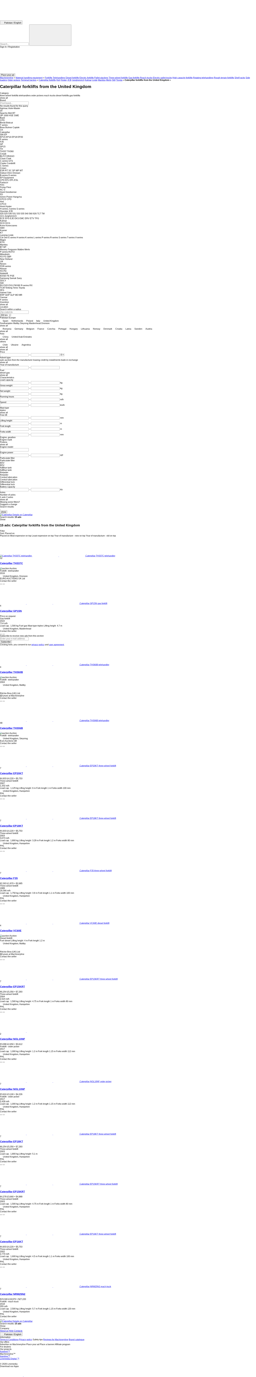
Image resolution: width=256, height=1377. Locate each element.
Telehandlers (59, 78)
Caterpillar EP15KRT (12, 986)
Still (114, 80)
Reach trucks (146, 78)
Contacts (18, 1331)
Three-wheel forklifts (118, 78)
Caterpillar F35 (9, 878)
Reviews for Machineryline (55, 1339)
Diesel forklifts (72, 78)
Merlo (108, 80)
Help (11, 1331)
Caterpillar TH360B (11, 672)
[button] (128, 60)
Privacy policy (25, 1339)
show (3, 512)
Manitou (102, 80)
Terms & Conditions (9, 1339)
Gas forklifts (133, 78)
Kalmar (88, 80)
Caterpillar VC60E (10, 930)
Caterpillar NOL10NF (12, 1039)
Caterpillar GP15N (11, 611)
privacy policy (37, 644)
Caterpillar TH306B (11, 728)
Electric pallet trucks (162, 78)
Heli (58, 80)
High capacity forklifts (182, 78)
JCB (69, 80)
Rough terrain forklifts (224, 78)
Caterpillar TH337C (11, 563)
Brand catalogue (76, 1339)
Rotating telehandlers (203, 78)
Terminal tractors (28, 80)
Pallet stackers (101, 78)
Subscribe (6, 642)
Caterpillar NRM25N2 (12, 1294)
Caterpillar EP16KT (11, 1241)
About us (4, 1331)
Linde (94, 80)
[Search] (50, 35)
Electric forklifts (86, 78)
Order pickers (14, 80)
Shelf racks (240, 78)
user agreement (56, 644)
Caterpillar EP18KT (11, 825)
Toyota (119, 80)
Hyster (64, 80)
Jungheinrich (78, 80)
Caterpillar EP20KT (11, 773)
